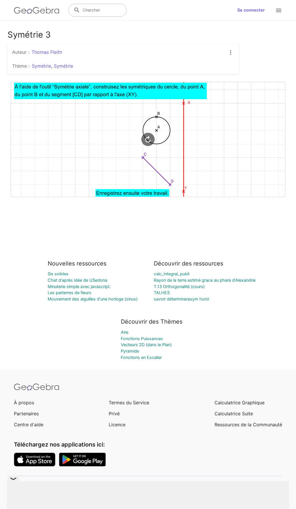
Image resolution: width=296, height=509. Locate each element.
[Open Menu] (278, 10)
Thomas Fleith (47, 52)
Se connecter (251, 10)
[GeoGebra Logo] (36, 10)
